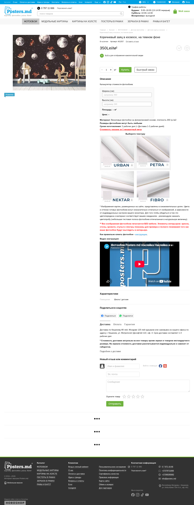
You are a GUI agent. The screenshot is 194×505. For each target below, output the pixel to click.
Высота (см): (108, 100)
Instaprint (88, 2)
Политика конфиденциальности (112, 470)
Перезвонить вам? (64, 8)
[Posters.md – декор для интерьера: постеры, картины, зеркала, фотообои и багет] (18, 467)
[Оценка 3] (134, 396)
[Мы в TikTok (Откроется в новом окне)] (111, 2)
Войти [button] (107, 56)
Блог (81, 2)
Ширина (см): (108, 91)
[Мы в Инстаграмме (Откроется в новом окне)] (108, 2)
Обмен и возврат (106, 484)
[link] (108, 316)
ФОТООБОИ (30, 21)
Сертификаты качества (109, 474)
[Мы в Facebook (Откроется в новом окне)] (104, 2)
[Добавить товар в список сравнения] (179, 48)
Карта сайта (104, 481)
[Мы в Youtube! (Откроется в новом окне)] (115, 2)
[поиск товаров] (121, 13)
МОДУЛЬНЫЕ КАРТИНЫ (54, 21)
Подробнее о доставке (110, 351)
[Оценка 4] (138, 396)
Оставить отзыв (132, 42)
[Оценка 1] (125, 396)
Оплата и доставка (27, 2)
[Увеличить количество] (111, 69)
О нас (15, 2)
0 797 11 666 (47, 8)
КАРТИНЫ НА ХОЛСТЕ (84, 21)
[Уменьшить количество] (102, 69)
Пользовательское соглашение (112, 467)
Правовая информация (109, 477)
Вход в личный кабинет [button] (78, 467)
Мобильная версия (15, 483)
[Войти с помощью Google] (165, 366)
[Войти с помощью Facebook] (160, 366)
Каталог (7, 2)
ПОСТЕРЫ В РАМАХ (112, 21)
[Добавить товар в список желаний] (187, 48)
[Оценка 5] (143, 396)
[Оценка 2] (129, 396)
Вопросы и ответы (69, 2)
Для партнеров (105, 488)
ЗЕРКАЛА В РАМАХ (138, 21)
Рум (124, 2)
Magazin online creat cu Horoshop (16, 499)
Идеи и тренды (43, 2)
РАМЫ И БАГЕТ (161, 21)
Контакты (55, 2)
